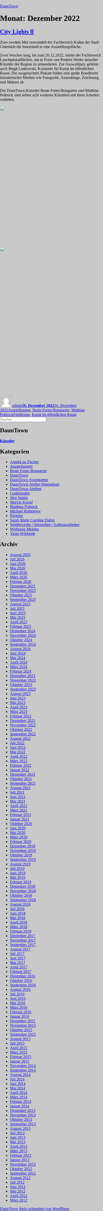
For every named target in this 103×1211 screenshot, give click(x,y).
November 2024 (23, 635)
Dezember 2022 (22, 720)
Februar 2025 (20, 626)
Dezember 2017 (22, 936)
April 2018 (18, 922)
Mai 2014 (17, 1088)
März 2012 (18, 1200)
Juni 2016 (18, 998)
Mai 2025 (17, 617)
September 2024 (23, 644)
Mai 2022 (17, 752)
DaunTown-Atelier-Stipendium (34, 484)
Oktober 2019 (21, 855)
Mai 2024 (17, 658)
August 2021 (20, 788)
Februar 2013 (20, 1155)
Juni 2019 (18, 873)
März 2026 (18, 577)
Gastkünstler (20, 493)
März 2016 (18, 1007)
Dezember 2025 (22, 586)
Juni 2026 (18, 564)
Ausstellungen (19, 410)
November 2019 (23, 850)
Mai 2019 (17, 877)
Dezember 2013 (22, 1110)
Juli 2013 (17, 1133)
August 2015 (20, 1039)
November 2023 (23, 680)
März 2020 (18, 837)
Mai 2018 (17, 918)
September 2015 (23, 1034)
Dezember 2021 (22, 774)
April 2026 (18, 573)
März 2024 (18, 667)
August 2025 (20, 604)
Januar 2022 (19, 770)
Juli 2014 (17, 1079)
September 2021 (23, 783)
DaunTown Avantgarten (29, 480)
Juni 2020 (18, 828)
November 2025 (23, 590)
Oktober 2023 (21, 685)
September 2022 (23, 734)
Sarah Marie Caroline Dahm (32, 520)
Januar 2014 (19, 1106)
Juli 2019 (17, 868)
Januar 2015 (19, 1061)
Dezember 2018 (22, 886)
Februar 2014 (20, 1101)
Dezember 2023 (22, 676)
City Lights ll (17, 31)
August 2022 (20, 738)
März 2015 (18, 1052)
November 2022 (23, 725)
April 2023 (18, 707)
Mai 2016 (17, 1003)
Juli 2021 (17, 792)
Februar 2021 (20, 815)
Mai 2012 (17, 1191)
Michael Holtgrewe (25, 511)
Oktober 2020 (21, 824)
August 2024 (20, 649)
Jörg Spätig (19, 498)
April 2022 (18, 756)
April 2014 (18, 1092)
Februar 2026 (20, 581)
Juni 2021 (18, 797)
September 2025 (23, 599)
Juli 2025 (17, 608)
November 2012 (23, 1164)
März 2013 (18, 1151)
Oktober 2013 (21, 1119)
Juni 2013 (18, 1137)
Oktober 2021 (21, 779)
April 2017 (18, 967)
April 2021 (18, 806)
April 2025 (18, 622)
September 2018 (23, 900)
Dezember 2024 (22, 631)
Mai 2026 (17, 568)
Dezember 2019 (22, 846)
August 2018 (20, 904)
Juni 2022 (18, 747)
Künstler (7, 441)
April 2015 (18, 1048)
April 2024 (18, 662)
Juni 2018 (18, 913)
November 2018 (23, 891)
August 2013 (20, 1128)
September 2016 (23, 985)
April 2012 (18, 1196)
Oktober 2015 (21, 1030)
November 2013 (23, 1115)
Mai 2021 (17, 801)
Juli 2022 (17, 743)
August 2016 (20, 989)
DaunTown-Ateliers (26, 489)
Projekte (16, 515)
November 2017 (23, 940)
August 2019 (20, 864)
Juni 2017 (18, 958)
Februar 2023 (20, 716)
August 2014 (20, 1075)
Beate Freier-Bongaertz (50, 410)
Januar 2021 (19, 819)
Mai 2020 (17, 832)
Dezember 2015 (22, 1021)
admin (17, 405)
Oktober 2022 (21, 729)
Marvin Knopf (21, 502)
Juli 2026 (17, 559)
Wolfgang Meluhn (24, 529)
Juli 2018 (17, 909)
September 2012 (23, 1173)
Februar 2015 (20, 1057)
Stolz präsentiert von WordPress (44, 1209)
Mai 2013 (17, 1142)
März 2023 (18, 711)
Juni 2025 (18, 613)
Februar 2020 (20, 841)
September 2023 (23, 689)
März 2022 (18, 761)
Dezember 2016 (22, 976)
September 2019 (23, 859)
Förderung (21, 414)
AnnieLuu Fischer (24, 462)
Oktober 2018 (21, 895)
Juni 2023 (18, 698)
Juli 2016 (17, 994)
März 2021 (18, 810)
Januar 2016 (19, 1016)
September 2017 (23, 945)
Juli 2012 (17, 1182)
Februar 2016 (20, 1012)
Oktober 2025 (21, 595)
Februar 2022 (20, 765)
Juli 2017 (17, 954)
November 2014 (23, 1066)
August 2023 (20, 694)
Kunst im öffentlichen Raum (54, 414)
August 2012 (20, 1178)
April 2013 (18, 1146)
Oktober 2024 (21, 640)
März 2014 (18, 1097)
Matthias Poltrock (24, 507)
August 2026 (20, 555)
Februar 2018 (20, 931)
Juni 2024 (18, 653)
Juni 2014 (18, 1084)
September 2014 (23, 1070)
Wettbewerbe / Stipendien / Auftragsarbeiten (45, 524)
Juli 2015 (17, 1043)
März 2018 (18, 927)
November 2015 (23, 1025)
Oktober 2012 (21, 1169)
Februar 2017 (20, 971)
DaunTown (9, 6)
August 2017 (20, 949)
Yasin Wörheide (22, 533)
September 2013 (23, 1124)
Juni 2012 (18, 1187)
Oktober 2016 (21, 980)
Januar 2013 (19, 1160)
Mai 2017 (17, 962)
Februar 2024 (20, 671)
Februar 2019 (20, 882)
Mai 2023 (17, 703)
